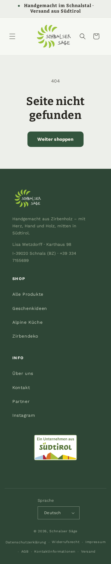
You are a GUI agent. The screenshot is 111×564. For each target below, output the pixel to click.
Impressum (95, 542)
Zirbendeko (25, 336)
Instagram (23, 415)
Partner (21, 401)
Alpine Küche (27, 322)
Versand (88, 552)
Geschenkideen (29, 308)
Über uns (22, 373)
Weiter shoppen (55, 139)
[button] (12, 36)
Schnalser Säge (63, 531)
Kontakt (21, 387)
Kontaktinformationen (54, 552)
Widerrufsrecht (66, 542)
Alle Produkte (27, 294)
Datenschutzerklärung (26, 542)
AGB (25, 552)
